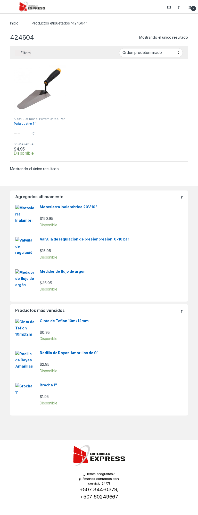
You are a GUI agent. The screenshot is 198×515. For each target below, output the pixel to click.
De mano (31, 119)
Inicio (14, 23)
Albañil (18, 119)
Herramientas (48, 119)
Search (169, 7)
